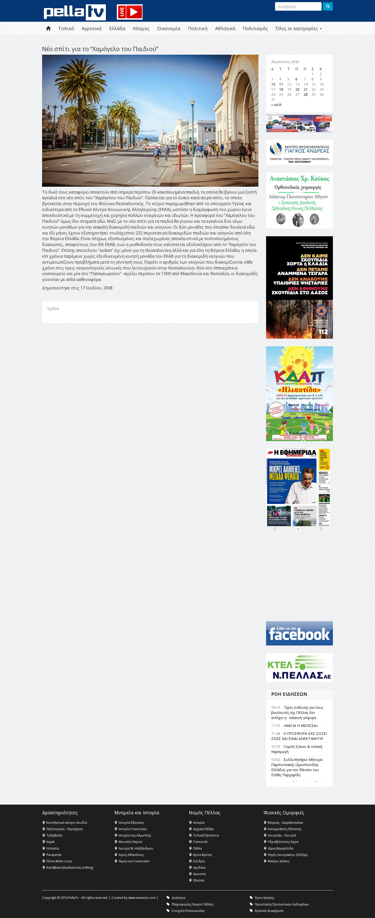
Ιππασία (52, 848)
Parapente (53, 855)
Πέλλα (197, 848)
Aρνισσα (199, 874)
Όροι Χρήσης (264, 898)
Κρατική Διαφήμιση (269, 911)
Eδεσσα (198, 880)
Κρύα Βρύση (202, 855)
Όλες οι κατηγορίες (297, 28)
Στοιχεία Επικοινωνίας (188, 911)
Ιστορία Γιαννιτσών (133, 829)
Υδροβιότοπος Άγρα (283, 842)
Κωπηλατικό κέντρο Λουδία (66, 822)
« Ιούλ (276, 104)
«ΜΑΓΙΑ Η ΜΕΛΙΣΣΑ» (300, 725)
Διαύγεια (178, 898)
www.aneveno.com (142, 898)
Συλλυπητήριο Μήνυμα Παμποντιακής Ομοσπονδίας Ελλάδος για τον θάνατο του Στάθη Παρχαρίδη (296, 767)
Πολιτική (197, 28)
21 (306, 89)
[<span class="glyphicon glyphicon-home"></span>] (48, 28)
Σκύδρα (199, 861)
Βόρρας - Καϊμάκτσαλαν (285, 822)
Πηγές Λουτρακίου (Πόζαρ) (287, 855)
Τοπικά (66, 28)
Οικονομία (168, 28)
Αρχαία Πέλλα (203, 829)
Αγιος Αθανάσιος (131, 855)
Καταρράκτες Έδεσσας (284, 829)
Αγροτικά (92, 28)
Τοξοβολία (54, 835)
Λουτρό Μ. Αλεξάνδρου (136, 848)
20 (297, 89)
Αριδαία (199, 867)
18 (281, 89)
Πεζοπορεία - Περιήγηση (64, 829)
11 (281, 84)
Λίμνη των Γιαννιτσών (134, 861)
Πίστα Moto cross (59, 861)
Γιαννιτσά (200, 842)
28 (306, 94)
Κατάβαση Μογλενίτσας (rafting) (69, 867)
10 (273, 84)
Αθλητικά (225, 28)
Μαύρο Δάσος (278, 861)
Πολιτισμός (255, 28)
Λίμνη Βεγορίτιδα (280, 848)
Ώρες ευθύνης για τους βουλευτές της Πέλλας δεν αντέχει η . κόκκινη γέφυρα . (297, 712)
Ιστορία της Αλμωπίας (135, 835)
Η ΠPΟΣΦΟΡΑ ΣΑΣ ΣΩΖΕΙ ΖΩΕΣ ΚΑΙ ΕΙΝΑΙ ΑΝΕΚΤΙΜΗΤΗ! (299, 736)
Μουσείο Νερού (131, 842)
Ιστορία (199, 822)
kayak (50, 842)
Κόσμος (141, 28)
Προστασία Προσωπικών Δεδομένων (282, 904)
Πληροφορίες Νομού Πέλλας (193, 904)
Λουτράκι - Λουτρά (282, 835)
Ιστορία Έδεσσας (131, 822)
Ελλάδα (117, 28)
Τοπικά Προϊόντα (206, 835)
